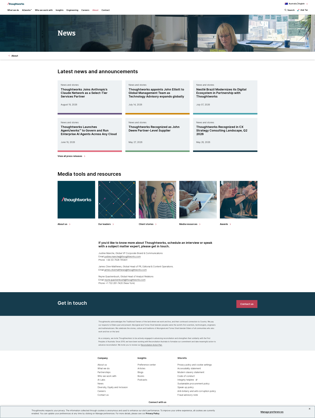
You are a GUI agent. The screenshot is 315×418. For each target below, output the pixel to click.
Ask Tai (304, 10)
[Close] (309, 408)
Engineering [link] (72, 10)
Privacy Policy (152, 413)
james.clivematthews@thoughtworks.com (125, 270)
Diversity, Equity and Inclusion (113, 387)
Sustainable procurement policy (193, 383)
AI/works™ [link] (27, 10)
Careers (102, 391)
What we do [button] (13, 10)
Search (291, 10)
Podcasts (142, 379)
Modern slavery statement (190, 372)
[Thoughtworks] (15, 2)
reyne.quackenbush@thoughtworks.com (124, 280)
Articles (141, 368)
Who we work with (107, 376)
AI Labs (101, 379)
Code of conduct (186, 376)
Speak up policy (185, 387)
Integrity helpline (185, 379)
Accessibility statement (189, 368)
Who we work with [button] (44, 10)
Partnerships (104, 372)
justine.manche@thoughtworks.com (122, 256)
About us (102, 364)
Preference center (147, 364)
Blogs (140, 372)
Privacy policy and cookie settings (194, 364)
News (100, 383)
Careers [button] (85, 10)
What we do (104, 368)
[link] (71, 156)
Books (141, 376)
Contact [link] (106, 10)
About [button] (95, 10)
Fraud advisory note (187, 395)
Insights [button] (59, 10)
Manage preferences (272, 412)
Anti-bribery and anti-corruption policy (196, 391)
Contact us (103, 395)
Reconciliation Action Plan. (151, 345)
